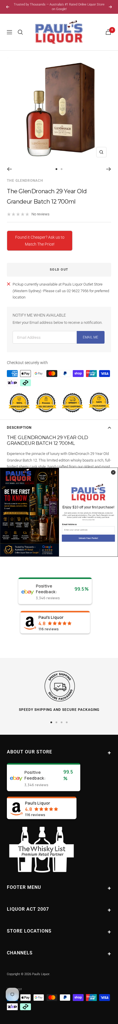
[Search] (20, 32)
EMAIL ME (90, 337)
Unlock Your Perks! (88, 538)
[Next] (108, 169)
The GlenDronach (25, 181)
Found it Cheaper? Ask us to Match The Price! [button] (39, 240)
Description (19, 428)
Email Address (69, 524)
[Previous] (9, 169)
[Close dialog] (113, 472)
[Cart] (108, 32)
